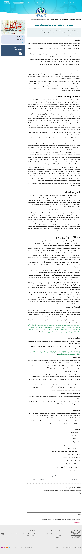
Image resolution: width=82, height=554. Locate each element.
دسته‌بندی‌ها (71, 3)
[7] (39, 332)
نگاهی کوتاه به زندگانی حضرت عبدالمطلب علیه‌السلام (54, 25)
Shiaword (59, 535)
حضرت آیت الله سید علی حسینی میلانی (53, 533)
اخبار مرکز (36, 3)
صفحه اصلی (78, 19)
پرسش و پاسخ (48, 3)
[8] (79, 454)
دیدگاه (79, 493)
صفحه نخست (29, 3)
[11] (28, 387)
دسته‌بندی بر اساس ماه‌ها (61, 19)
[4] (58, 231)
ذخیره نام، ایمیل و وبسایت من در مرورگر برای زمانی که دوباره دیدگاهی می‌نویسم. (61, 519)
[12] (58, 404)
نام (80, 509)
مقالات (42, 3)
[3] (79, 439)
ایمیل (79, 514)
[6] (45, 317)
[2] (79, 436)
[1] (79, 432)
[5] (57, 304)
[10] (32, 376)
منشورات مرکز (62, 3)
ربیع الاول (52, 19)
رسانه (55, 3)
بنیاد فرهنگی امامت (57, 538)
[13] (51, 423)
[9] (48, 368)
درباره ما (77, 3)
